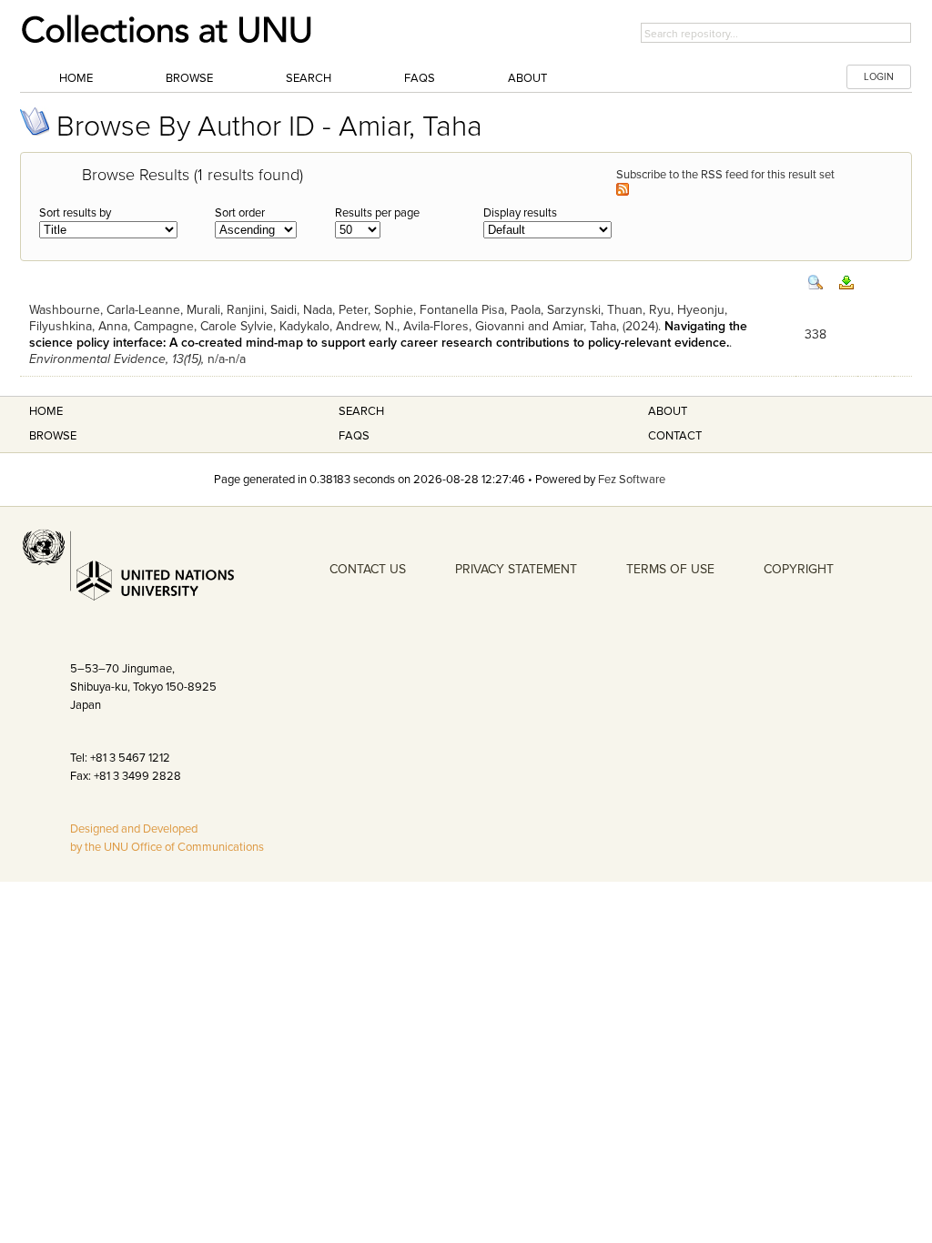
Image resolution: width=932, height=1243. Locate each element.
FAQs (419, 78)
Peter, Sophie (376, 310)
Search (308, 78)
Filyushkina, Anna (78, 326)
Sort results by (75, 213)
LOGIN (879, 77)
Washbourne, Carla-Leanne (104, 310)
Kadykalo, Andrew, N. (338, 326)
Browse (189, 78)
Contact (675, 436)
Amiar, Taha (584, 326)
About (527, 78)
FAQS (354, 436)
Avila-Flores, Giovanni (463, 326)
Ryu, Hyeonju (686, 310)
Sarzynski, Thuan (595, 310)
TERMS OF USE (670, 569)
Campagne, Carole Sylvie (203, 326)
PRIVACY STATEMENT (516, 569)
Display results (520, 213)
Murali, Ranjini (225, 310)
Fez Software (631, 479)
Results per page (377, 213)
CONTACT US (367, 569)
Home (76, 78)
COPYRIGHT (799, 569)
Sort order (240, 213)
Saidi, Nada (301, 310)
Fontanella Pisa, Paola (480, 310)
